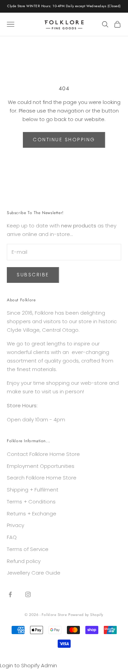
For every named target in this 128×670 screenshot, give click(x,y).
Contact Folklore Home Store (43, 454)
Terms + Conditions (31, 501)
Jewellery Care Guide (33, 572)
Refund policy (24, 561)
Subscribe (33, 274)
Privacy (15, 525)
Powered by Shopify (85, 614)
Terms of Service (27, 549)
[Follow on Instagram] (28, 594)
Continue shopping (64, 139)
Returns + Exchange (31, 513)
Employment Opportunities (40, 466)
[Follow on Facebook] (10, 594)
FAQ (12, 537)
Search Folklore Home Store (41, 477)
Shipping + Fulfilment (32, 489)
